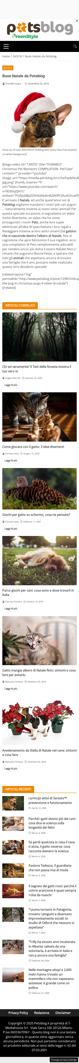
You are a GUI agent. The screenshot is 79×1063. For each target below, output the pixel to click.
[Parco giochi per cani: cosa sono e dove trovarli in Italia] (39, 560)
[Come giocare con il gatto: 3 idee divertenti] (39, 417)
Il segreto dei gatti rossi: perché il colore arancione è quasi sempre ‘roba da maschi (52, 890)
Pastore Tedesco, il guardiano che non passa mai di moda (50, 867)
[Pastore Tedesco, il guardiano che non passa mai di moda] (13, 870)
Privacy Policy (18, 1013)
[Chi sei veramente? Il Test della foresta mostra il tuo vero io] (39, 337)
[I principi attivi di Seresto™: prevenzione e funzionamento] (13, 803)
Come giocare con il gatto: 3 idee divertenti (33, 447)
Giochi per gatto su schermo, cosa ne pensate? (36, 515)
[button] (75, 46)
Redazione (41, 1013)
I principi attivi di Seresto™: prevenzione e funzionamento (50, 800)
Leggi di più (10, 385)
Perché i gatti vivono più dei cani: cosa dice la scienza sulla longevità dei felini (52, 823)
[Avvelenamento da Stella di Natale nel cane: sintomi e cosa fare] (39, 720)
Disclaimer (63, 1013)
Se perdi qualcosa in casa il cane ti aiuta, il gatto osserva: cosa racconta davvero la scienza (52, 846)
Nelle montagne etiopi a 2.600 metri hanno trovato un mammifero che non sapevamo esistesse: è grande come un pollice (51, 979)
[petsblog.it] (39, 30)
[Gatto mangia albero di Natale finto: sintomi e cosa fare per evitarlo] (39, 640)
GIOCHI (7, 67)
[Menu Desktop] (6, 46)
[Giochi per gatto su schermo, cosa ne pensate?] (39, 489)
